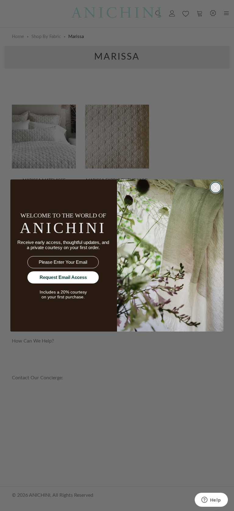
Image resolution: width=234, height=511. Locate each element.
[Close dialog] (215, 187)
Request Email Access (63, 277)
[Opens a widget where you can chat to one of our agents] (211, 500)
